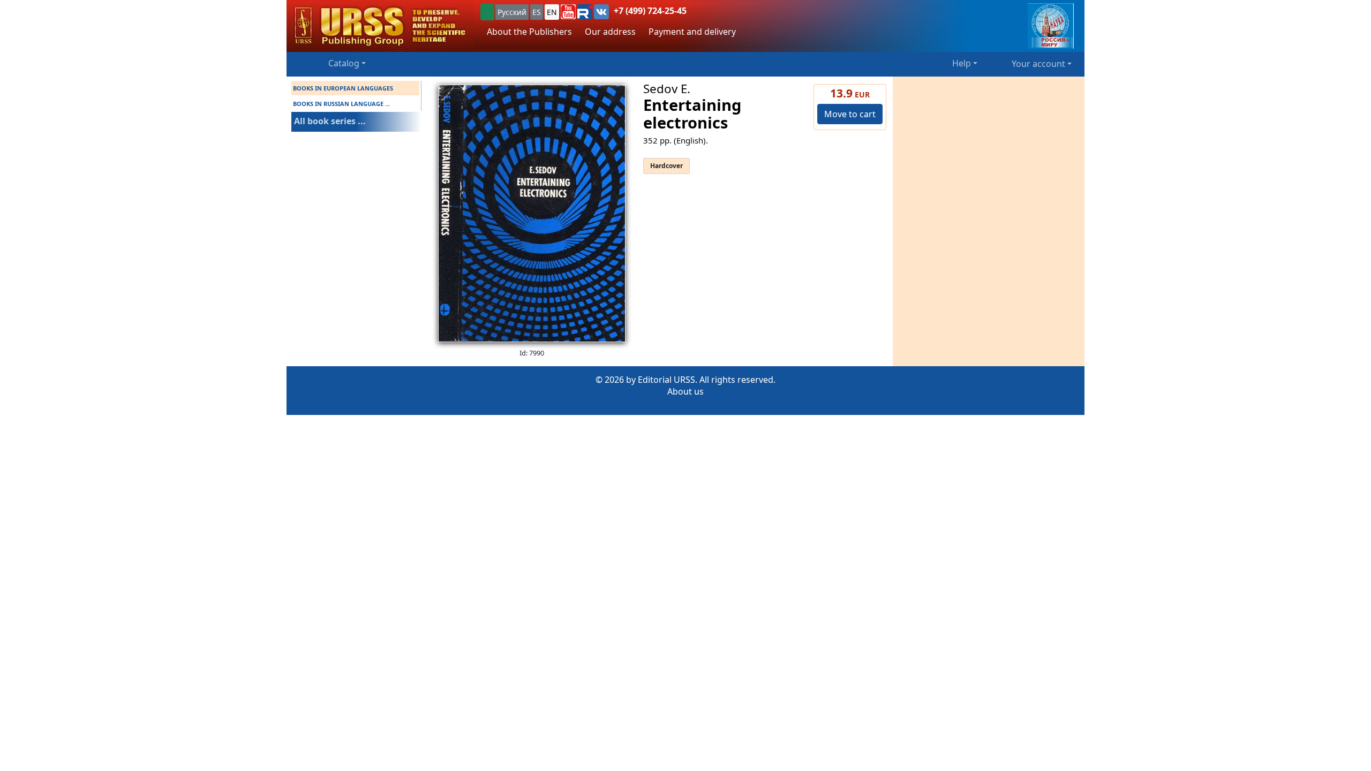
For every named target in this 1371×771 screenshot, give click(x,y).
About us (685, 391)
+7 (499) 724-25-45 (650, 11)
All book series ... (330, 121)
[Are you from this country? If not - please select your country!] (487, 12)
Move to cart (850, 114)
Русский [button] (512, 12)
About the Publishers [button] (529, 31)
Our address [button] (610, 31)
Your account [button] (1038, 64)
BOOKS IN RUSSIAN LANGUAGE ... (341, 104)
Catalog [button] (343, 63)
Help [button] (961, 63)
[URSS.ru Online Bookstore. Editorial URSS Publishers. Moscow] (380, 26)
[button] (568, 11)
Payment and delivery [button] (692, 31)
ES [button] (536, 12)
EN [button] (552, 12)
